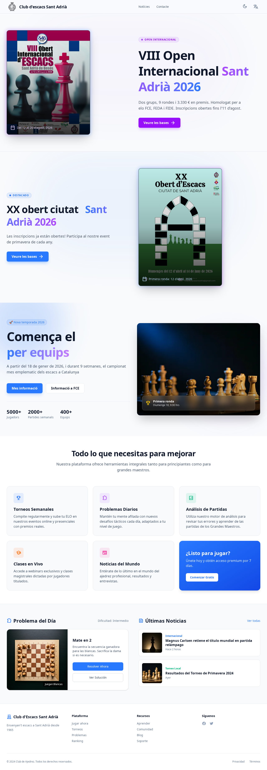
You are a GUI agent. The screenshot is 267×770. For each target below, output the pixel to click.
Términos (254, 761)
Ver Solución (98, 677)
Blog (140, 735)
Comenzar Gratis (202, 577)
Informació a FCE (65, 388)
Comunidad (145, 729)
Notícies (144, 7)
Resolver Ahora (97, 666)
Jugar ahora (80, 723)
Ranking (77, 741)
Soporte (142, 741)
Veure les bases (159, 123)
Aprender (143, 723)
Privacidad (238, 761)
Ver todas (253, 621)
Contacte (162, 7)
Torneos (77, 729)
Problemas (79, 735)
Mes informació (25, 388)
